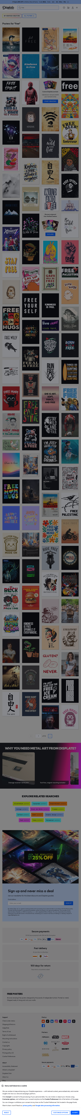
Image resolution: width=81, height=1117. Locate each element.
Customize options (60, 1112)
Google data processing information (47, 1105)
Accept (75, 1112)
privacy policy (27, 1105)
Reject (6, 1112)
